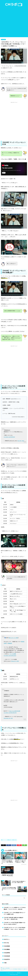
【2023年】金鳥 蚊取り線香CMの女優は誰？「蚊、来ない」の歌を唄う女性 (14, 918)
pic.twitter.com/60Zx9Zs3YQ (10, 712)
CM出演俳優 (3, 39)
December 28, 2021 (8, 718)
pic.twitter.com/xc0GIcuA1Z (10, 655)
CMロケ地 (6, 942)
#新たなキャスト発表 (13, 637)
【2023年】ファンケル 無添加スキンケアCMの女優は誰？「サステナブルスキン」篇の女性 (15, 908)
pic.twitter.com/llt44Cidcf (9, 436)
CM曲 (5, 962)
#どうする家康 (13, 653)
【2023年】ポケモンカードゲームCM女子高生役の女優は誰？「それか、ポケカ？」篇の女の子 (14, 928)
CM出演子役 (7, 959)
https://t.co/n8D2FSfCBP (14, 711)
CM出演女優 (7, 956)
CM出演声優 (7, 952)
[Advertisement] (14, 22)
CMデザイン (7, 939)
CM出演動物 (7, 949)
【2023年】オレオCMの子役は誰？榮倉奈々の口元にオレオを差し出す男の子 (14, 923)
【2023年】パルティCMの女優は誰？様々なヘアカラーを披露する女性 (14, 913)
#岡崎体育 (10, 643)
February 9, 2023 (15, 661)
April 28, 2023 (21, 440)
